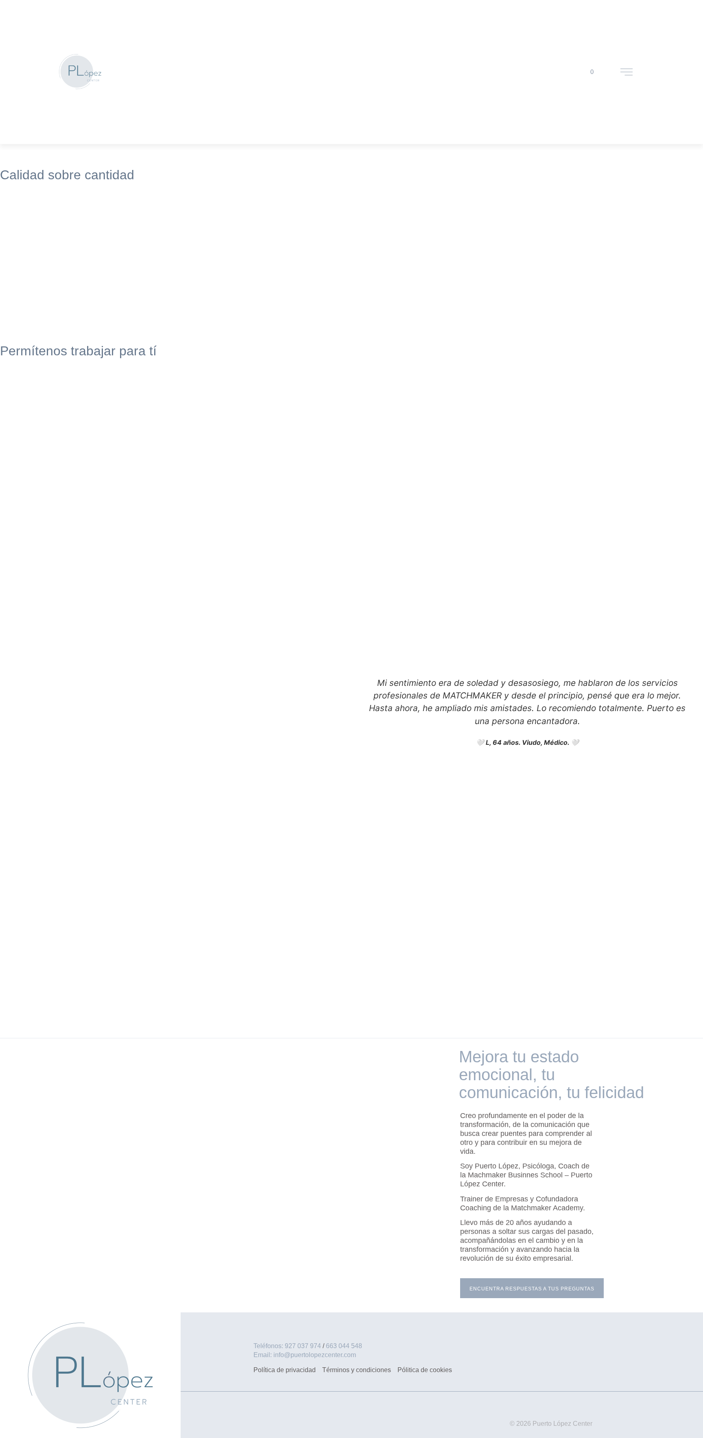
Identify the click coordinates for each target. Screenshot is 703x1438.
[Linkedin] (311, 1418)
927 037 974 (303, 1345)
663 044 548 (344, 1345)
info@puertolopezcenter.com (314, 1354)
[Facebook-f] (289, 1418)
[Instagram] (333, 1418)
